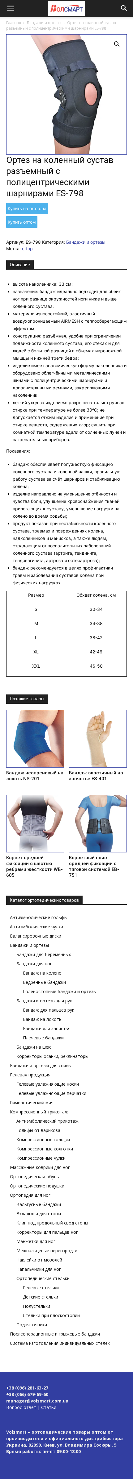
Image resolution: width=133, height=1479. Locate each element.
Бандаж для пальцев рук (48, 1010)
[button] (10, 8)
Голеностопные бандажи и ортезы (60, 991)
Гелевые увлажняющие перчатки (51, 1093)
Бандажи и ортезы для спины (40, 1065)
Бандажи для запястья (47, 1028)
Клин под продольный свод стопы (52, 1223)
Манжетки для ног (35, 1241)
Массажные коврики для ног (40, 1167)
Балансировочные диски (35, 936)
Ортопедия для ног (30, 1195)
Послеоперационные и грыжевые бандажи (55, 1334)
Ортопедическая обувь (34, 1176)
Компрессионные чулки (41, 1158)
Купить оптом (22, 222)
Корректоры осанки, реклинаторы (52, 1056)
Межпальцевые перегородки (46, 1250)
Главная (13, 22)
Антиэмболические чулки (36, 927)
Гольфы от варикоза (38, 1130)
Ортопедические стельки (43, 1278)
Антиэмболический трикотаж (47, 1121)
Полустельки (36, 1306)
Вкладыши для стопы (38, 1213)
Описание (20, 264)
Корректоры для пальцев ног (47, 1232)
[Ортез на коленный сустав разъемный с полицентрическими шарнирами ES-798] (66, 94)
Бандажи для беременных (43, 954)
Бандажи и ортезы (44, 22)
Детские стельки (40, 1297)
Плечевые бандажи (43, 1038)
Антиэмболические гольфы (38, 917)
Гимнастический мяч (32, 1102)
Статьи (48, 1407)
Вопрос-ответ (21, 1407)
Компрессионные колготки (44, 1149)
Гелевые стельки (41, 1287)
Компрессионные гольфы (43, 1139)
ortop (27, 248)
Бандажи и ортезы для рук (44, 1001)
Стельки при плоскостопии (51, 1315)
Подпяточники (31, 1325)
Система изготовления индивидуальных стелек (60, 1343)
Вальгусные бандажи (38, 1204)
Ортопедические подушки (37, 1186)
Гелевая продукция (30, 1075)
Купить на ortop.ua (27, 208)
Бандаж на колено (42, 973)
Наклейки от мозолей (39, 1260)
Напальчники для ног (38, 1269)
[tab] (20, 265)
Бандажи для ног (34, 964)
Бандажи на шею (34, 1047)
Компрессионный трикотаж (39, 1112)
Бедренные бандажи (44, 982)
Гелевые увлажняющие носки (47, 1084)
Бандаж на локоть (42, 1019)
